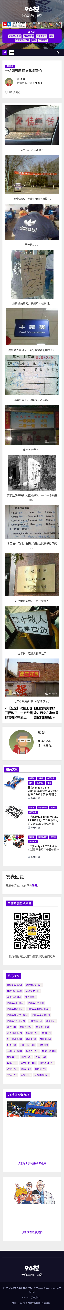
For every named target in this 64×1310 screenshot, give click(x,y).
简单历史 (28, 1063)
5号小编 (35, 798)
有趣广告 (14, 1051)
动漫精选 (14, 997)
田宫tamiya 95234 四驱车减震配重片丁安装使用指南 (43, 850)
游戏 (40, 1057)
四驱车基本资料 (22, 40)
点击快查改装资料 (32, 1232)
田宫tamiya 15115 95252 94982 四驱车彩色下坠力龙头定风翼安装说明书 (43, 820)
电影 (12, 1063)
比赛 (26, 1057)
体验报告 (14, 991)
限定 (26, 1075)
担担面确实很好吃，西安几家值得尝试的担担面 (46, 713)
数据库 (53, 807)
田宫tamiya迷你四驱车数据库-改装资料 (31, 1303)
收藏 (31, 1039)
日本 (43, 1045)
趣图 (51, 36)
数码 (34, 40)
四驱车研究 (41, 36)
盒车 (31, 783)
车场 (12, 1075)
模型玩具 (10, 66)
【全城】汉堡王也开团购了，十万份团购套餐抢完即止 (19, 713)
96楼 (32, 9)
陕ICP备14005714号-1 (13, 1288)
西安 (12, 1069)
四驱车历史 (36, 1003)
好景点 (26, 1027)
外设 (51, 1021)
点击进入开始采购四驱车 (32, 1163)
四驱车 (31, 778)
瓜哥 (22, 79)
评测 (49, 783)
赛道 (26, 1069)
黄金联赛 (41, 1075)
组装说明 (47, 1063)
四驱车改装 (29, 36)
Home (25, 1297)
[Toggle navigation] (11, 52)
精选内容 (40, 783)
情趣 (46, 1033)
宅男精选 (14, 1033)
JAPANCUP (34, 985)
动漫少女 (33, 991)
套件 (11, 1027)
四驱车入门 (15, 1003)
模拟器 (12, 1057)
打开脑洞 (14, 1039)
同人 (30, 997)
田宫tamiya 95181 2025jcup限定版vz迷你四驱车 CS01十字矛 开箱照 (43, 791)
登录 (34, 886)
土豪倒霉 (35, 1021)
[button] (58, 52)
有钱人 (32, 1051)
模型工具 (49, 1051)
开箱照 (40, 778)
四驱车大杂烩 (15, 36)
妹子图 (42, 1027)
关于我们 (35, 1297)
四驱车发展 (15, 1009)
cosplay (14, 985)
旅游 (11, 1045)
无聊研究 (43, 40)
